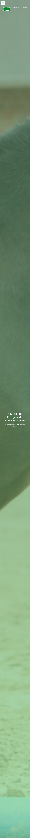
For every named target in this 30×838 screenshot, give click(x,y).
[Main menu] (27, 9)
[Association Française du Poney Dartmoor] (3, 3)
